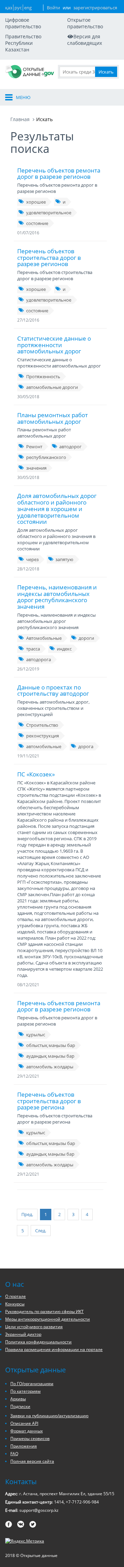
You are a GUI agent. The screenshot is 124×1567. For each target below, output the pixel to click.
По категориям (25, 1391)
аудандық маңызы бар (50, 1056)
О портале (15, 1296)
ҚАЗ (8, 7)
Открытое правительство (85, 23)
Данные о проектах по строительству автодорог (53, 690)
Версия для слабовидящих (84, 39)
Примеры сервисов (30, 1438)
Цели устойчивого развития (34, 1327)
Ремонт (34, 446)
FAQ (14, 1454)
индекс (64, 649)
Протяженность (43, 376)
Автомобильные (44, 638)
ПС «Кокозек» (36, 774)
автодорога (38, 659)
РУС (18, 7)
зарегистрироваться (95, 7)
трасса (33, 649)
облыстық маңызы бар (50, 1045)
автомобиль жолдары (49, 1067)
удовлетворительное (48, 212)
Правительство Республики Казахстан (23, 43)
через (32, 559)
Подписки (20, 1406)
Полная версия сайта (32, 1461)
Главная (20, 119)
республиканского (46, 457)
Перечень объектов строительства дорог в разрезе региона (49, 1100)
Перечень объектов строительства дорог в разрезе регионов (49, 257)
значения (36, 468)
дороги (86, 638)
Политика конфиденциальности (38, 1342)
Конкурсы (14, 1304)
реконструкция (42, 736)
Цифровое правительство (23, 23)
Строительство (42, 725)
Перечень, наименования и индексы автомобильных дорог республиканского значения (57, 596)
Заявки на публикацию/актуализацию (49, 1416)
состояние (37, 223)
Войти (53, 7)
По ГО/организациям (31, 1384)
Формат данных (26, 1431)
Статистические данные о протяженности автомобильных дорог (54, 344)
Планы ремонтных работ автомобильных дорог (52, 418)
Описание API (24, 1423)
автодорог (70, 446)
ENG (28, 7)
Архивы (18, 1399)
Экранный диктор (23, 1334)
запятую (64, 559)
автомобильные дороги (52, 387)
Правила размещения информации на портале (54, 1349)
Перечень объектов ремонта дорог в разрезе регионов (58, 173)
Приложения (23, 1446)
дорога (85, 746)
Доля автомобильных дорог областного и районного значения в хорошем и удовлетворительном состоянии (56, 509)
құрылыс (35, 1034)
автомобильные (43, 746)
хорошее (36, 202)
